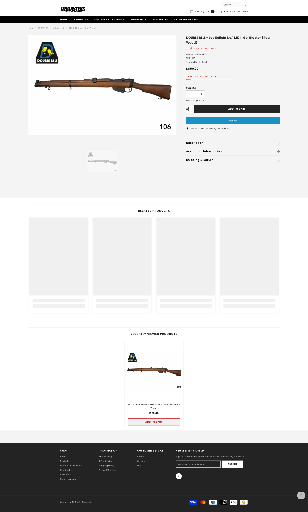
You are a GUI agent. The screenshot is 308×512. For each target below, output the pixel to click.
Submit (232, 464)
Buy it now (232, 121)
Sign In (222, 11)
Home (31, 28)
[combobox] (232, 4)
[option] (102, 85)
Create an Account (238, 11)
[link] (59, 300)
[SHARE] (189, 109)
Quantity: (191, 88)
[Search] (235, 4)
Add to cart (237, 109)
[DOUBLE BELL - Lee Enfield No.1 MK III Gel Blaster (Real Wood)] (154, 370)
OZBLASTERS (201, 54)
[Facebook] (179, 476)
